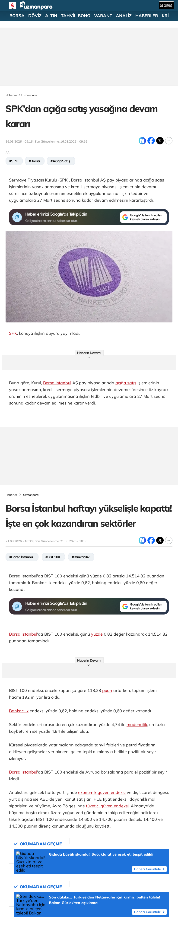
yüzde (97, 634)
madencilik (137, 724)
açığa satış (125, 382)
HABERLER (146, 15)
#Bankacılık (80, 557)
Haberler (11, 95)
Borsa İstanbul (57, 382)
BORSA (17, 15)
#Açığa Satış (60, 161)
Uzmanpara (29, 95)
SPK (13, 333)
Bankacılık (19, 710)
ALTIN (51, 15)
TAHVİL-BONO (75, 15)
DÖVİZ (34, 15)
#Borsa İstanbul (21, 557)
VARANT (103, 15)
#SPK (13, 161)
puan (107, 690)
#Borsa (34, 161)
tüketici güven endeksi (107, 806)
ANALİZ (124, 15)
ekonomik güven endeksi (102, 792)
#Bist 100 (52, 557)
